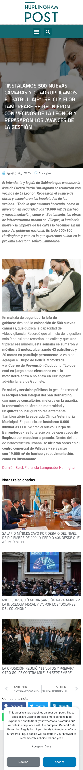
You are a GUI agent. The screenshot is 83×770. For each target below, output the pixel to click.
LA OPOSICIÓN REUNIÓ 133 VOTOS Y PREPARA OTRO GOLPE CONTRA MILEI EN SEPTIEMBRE (38, 670)
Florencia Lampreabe (41, 468)
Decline (23, 762)
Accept (59, 762)
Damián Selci (12, 468)
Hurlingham (68, 468)
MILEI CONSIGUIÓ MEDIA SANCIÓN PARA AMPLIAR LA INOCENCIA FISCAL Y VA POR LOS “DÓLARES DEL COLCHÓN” (41, 604)
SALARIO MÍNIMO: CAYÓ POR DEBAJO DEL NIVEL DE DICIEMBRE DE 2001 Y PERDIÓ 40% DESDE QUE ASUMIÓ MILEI (41, 537)
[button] (37, 32)
